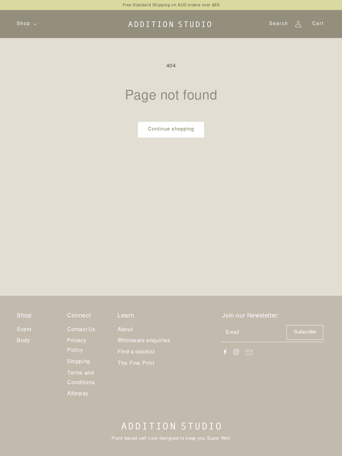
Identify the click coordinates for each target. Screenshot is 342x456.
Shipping (78, 362)
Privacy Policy (76, 345)
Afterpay (78, 394)
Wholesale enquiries (144, 341)
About (125, 329)
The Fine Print (136, 363)
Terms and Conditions (81, 378)
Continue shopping (171, 129)
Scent (24, 329)
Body (23, 341)
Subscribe (305, 332)
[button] (26, 24)
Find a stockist (136, 352)
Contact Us (81, 329)
